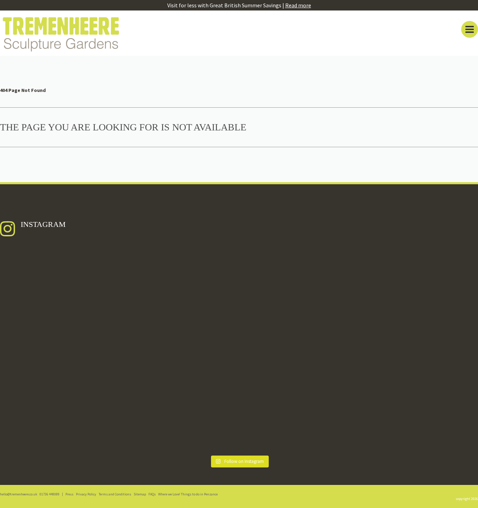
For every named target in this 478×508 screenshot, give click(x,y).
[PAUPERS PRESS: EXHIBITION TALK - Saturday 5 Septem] (299, 320)
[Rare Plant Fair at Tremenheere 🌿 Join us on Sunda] (419, 348)
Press (69, 494)
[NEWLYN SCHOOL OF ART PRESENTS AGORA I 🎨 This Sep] (58, 338)
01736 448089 (49, 494)
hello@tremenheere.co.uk (18, 494)
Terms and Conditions (115, 494)
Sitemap (140, 494)
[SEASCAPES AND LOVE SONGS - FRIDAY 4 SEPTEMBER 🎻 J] (178, 313)
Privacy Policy (86, 494)
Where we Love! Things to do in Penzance (188, 494)
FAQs (152, 494)
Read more (298, 5)
